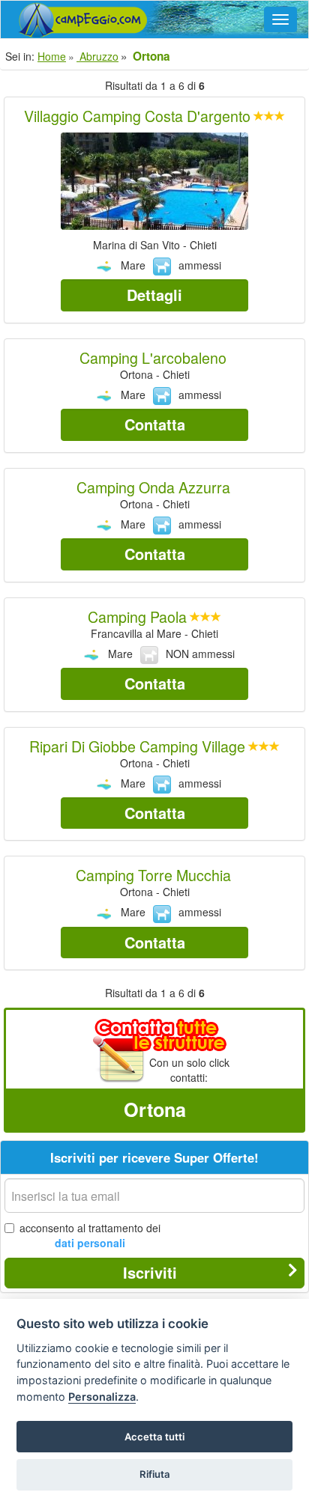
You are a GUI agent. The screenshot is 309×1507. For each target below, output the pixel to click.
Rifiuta (155, 1474)
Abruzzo (97, 56)
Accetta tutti (154, 1437)
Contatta (154, 424)
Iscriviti (150, 1272)
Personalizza (102, 1396)
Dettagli (154, 294)
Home (52, 56)
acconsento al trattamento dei (90, 1235)
